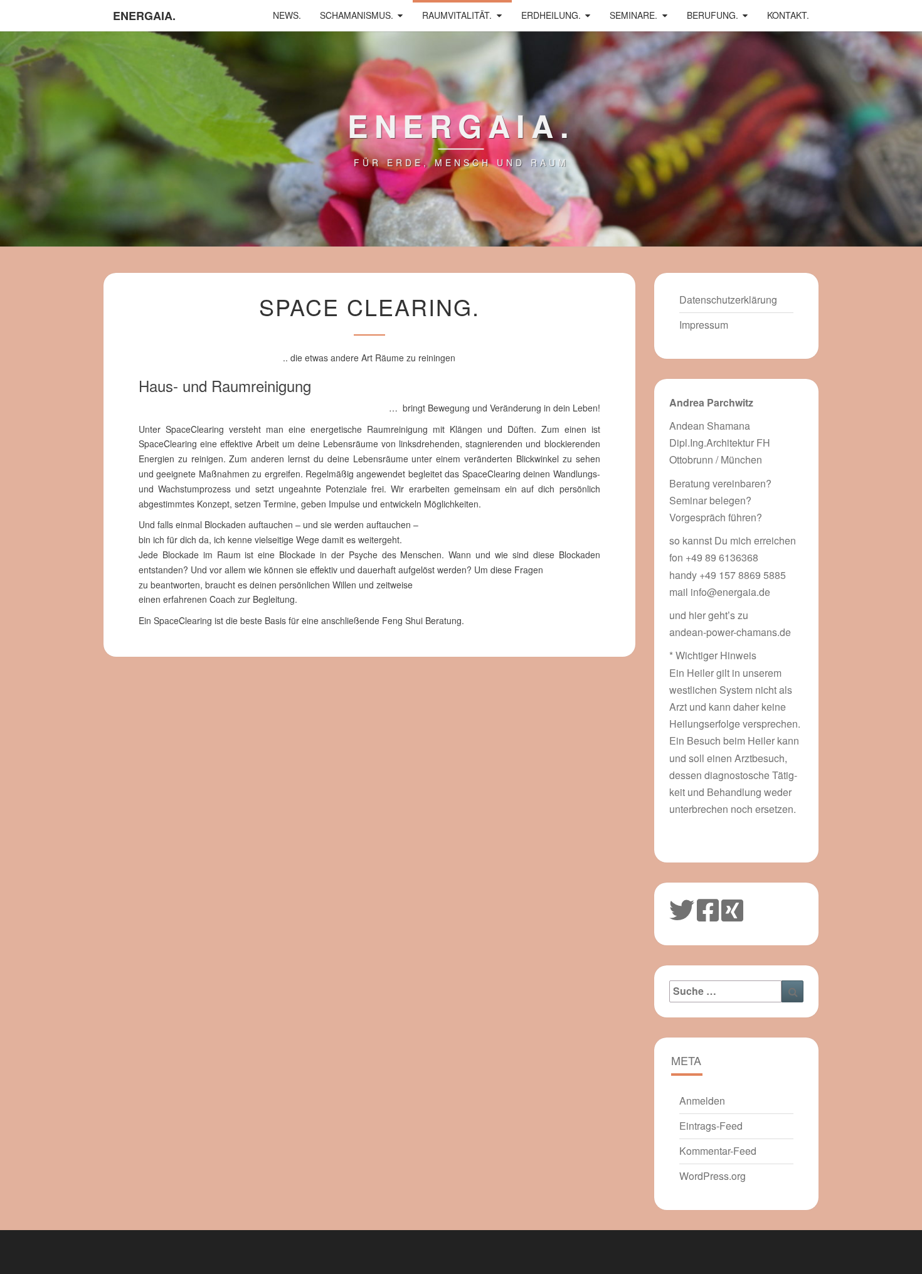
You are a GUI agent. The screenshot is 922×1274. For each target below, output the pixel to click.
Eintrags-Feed (711, 1125)
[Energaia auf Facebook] (708, 908)
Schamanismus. (356, 15)
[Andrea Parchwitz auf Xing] (732, 908)
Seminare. (633, 15)
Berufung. (712, 15)
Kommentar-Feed (717, 1151)
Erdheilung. (551, 15)
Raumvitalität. (457, 15)
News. (287, 15)
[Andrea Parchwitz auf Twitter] (681, 908)
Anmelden (702, 1100)
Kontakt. (788, 15)
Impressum (703, 324)
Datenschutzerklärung (728, 299)
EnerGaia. (144, 16)
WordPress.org (712, 1176)
